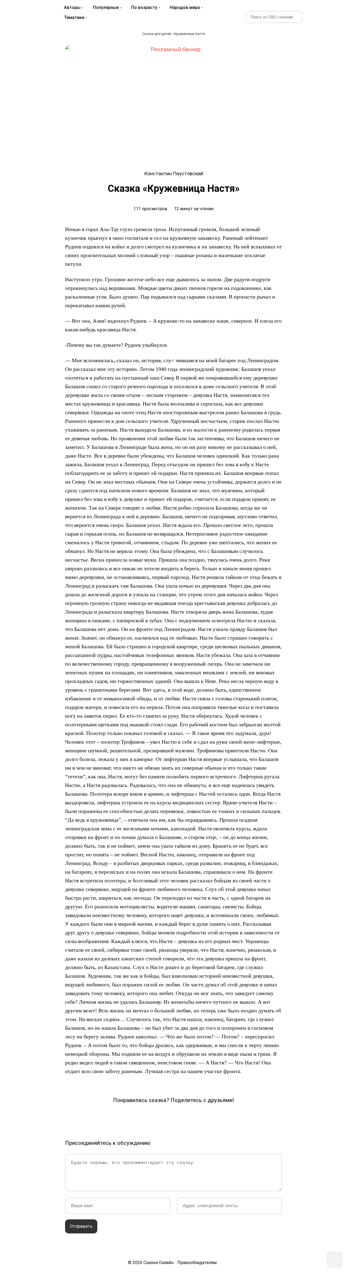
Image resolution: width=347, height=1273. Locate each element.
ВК (113, 1117)
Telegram (188, 1117)
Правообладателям (197, 1262)
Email (219, 1117)
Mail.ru (173, 1117)
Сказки (25, 12)
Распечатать (234, 1117)
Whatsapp (204, 1117)
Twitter (143, 1117)
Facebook (128, 1117)
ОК (158, 1117)
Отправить (81, 1226)
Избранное (317, 16)
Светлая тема (330, 16)
